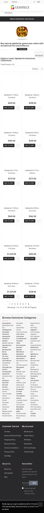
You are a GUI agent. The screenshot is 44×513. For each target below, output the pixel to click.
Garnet (4, 387)
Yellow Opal (20, 387)
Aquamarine (6, 345)
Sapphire (33, 330)
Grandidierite (21, 338)
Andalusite (6, 336)
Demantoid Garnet (6, 399)
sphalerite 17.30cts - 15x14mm (11, 96)
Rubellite (19, 409)
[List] (7, 69)
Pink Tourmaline (35, 407)
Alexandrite (6, 323)
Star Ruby (33, 327)
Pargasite (20, 389)
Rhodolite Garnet (19, 324)
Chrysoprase (7, 367)
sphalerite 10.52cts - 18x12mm (32, 247)
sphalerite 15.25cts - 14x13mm (11, 209)
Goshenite (20, 336)
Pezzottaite (20, 396)
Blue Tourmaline (35, 387)
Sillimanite (34, 347)
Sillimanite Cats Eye (35, 351)
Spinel (32, 358)
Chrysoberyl (6, 360)
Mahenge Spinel (35, 374)
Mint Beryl (20, 352)
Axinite (4, 347)
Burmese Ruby (21, 413)
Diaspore (5, 380)
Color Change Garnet (6, 395)
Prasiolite (19, 402)
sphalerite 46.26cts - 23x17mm (11, 285)
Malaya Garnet (7, 411)
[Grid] (2, 69)
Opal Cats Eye (21, 376)
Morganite (20, 367)
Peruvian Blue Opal (20, 379)
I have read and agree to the (29, 491)
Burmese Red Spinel (34, 362)
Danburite (6, 374)
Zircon (32, 416)
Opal (18, 369)
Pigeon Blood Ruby (34, 324)
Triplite (33, 413)
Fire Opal (19, 374)
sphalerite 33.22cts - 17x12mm (11, 247)
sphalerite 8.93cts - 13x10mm (32, 134)
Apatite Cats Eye (7, 343)
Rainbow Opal (21, 382)
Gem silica (20, 334)
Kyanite (19, 350)
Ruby (18, 411)
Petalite (19, 394)
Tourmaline (34, 380)
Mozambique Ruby (20, 417)
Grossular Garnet (5, 404)
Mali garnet (6, 413)
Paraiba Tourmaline (34, 404)
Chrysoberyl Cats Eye (6, 364)
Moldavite (20, 354)
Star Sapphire (35, 336)
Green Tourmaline (34, 395)
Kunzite (19, 347)
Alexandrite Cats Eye (7, 326)
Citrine (4, 369)
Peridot (19, 391)
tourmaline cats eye (35, 410)
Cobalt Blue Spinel (34, 366)
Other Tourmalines (34, 399)
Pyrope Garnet (7, 416)
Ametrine (5, 334)
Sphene (33, 356)
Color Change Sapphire (34, 333)
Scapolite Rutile (35, 345)
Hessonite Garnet (5, 408)
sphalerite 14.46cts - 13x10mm (11, 134)
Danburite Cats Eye (7, 377)
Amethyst (5, 332)
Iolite (18, 343)
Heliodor (19, 341)
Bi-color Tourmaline (34, 384)
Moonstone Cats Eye (22, 362)
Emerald (5, 382)
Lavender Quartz (21, 400)
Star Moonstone (21, 365)
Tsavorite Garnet (21, 332)
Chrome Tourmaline (34, 390)
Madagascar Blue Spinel (34, 371)
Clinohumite (6, 372)
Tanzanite (34, 376)
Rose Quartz (20, 404)
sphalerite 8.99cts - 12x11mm (32, 209)
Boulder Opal (20, 372)
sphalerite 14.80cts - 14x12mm (32, 96)
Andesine (5, 338)
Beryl (4, 352)
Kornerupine (21, 345)
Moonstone (20, 358)
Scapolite (33, 338)
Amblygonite (7, 330)
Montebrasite (21, 356)
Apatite (4, 341)
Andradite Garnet (5, 390)
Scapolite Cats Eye (35, 342)
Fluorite (5, 385)
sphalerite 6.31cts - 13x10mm (11, 171)
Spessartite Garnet (20, 329)
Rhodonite (20, 407)
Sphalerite (34, 354)
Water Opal (20, 385)
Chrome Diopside (5, 357)
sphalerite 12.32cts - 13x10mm (32, 285)
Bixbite (4, 354)
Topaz (32, 378)
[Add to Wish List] (17, 107)
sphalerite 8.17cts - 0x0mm (32, 171)
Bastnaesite (6, 350)
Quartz (18, 398)
